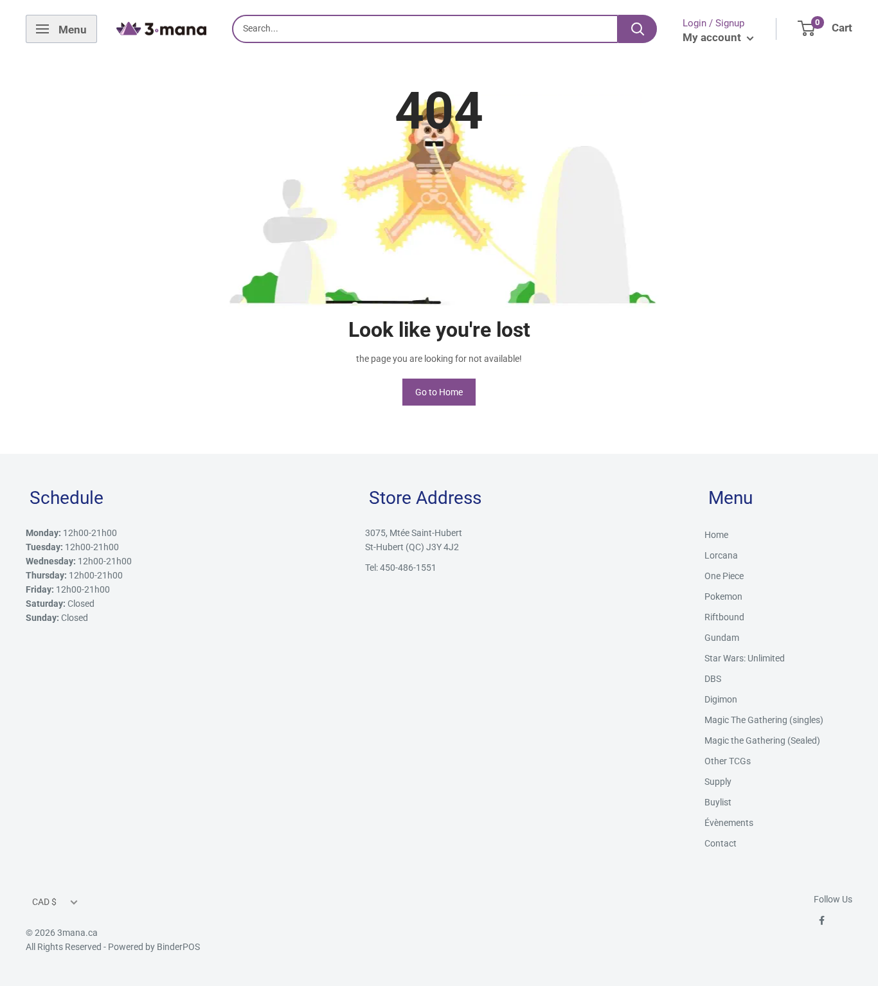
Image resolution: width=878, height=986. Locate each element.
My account (713, 37)
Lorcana (721, 555)
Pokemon (723, 596)
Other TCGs (727, 761)
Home (716, 535)
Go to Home (439, 392)
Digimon (720, 699)
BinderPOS (178, 947)
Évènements (728, 823)
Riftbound (724, 617)
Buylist (717, 802)
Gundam (721, 637)
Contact (720, 843)
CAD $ (44, 902)
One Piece (724, 576)
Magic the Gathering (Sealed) (762, 740)
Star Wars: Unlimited (744, 658)
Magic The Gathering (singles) (763, 720)
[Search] (637, 29)
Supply (717, 781)
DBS (712, 679)
